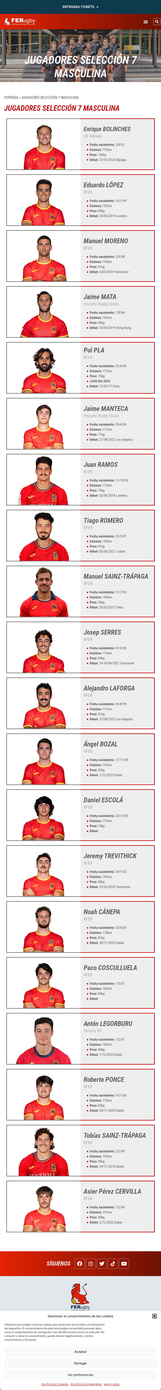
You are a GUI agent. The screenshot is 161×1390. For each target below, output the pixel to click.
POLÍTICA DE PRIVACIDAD (86, 1384)
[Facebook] (80, 1264)
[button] (154, 1316)
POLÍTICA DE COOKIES (55, 1384)
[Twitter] (102, 1264)
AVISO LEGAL (112, 1384)
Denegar (80, 1363)
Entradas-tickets (78, 7)
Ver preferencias (80, 1375)
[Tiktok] (113, 1264)
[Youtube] (124, 1264)
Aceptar (80, 1352)
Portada (11, 97)
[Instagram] (91, 1264)
